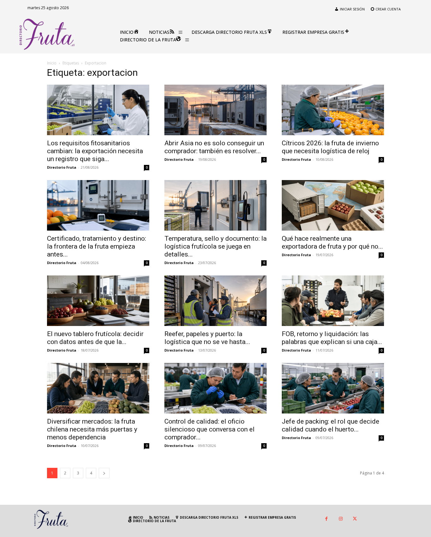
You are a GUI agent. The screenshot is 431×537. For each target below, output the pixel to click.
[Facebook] (326, 519)
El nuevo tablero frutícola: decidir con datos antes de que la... (95, 338)
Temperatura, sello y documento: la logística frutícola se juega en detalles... (215, 246)
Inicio (51, 63)
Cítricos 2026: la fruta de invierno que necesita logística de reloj (330, 147)
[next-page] (104, 473)
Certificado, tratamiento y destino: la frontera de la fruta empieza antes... (96, 246)
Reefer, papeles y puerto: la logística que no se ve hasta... (207, 338)
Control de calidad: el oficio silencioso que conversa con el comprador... (209, 429)
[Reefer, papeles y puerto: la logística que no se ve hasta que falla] (215, 300)
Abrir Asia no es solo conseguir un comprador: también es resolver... (214, 147)
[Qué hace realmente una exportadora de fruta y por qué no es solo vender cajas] (333, 205)
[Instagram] (340, 519)
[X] (354, 519)
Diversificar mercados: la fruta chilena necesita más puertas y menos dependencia (92, 429)
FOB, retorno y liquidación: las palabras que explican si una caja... (332, 338)
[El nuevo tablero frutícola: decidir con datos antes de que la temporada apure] (98, 300)
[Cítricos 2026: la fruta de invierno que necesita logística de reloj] (333, 110)
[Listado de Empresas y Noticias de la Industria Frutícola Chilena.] (47, 34)
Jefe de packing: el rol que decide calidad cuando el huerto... (330, 425)
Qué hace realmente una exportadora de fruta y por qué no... (332, 242)
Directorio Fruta (61, 167)
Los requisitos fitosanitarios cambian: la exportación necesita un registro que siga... (95, 151)
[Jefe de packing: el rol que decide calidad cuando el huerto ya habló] (333, 388)
